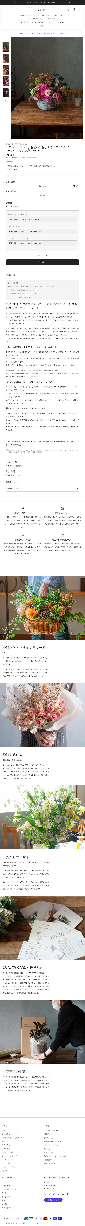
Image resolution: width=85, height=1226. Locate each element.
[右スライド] (5, 100)
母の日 (4, 1182)
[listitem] (42, 2)
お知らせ (61, 22)
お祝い (8, 450)
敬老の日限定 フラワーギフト (29, 15)
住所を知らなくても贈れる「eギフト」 (33, 22)
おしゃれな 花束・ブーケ (36, 19)
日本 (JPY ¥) (6, 1219)
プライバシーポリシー (52, 1145)
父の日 (4, 1193)
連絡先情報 (48, 1160)
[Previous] (15, 2)
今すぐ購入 (42, 262)
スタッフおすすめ (29, 450)
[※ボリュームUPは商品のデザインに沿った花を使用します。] (26, 214)
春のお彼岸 (6, 1197)
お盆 (3, 1200)
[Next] (69, 2)
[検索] (69, 10)
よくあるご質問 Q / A (51, 1130)
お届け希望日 (10, 182)
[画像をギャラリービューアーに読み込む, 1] (6, 47)
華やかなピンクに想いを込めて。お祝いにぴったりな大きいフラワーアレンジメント (31, 286)
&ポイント (43, 26)
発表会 (11, 452)
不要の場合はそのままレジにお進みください (25, 243)
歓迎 (71, 450)
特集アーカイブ (49, 1163)
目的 (49, 15)
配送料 (14, 157)
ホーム (21, 33)
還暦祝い (40, 452)
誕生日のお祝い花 (8, 1152)
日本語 (17, 1219)
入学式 (47, 450)
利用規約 (47, 1134)
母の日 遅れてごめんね (10, 1189)
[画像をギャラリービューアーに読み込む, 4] (6, 81)
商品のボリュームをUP (35, 214)
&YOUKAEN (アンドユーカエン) (17, 144)
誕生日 (63, 15)
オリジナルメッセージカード (18, 238)
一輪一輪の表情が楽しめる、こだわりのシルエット (24, 290)
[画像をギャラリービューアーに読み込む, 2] (6, 58)
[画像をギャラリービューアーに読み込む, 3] (6, 70)
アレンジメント (52, 19)
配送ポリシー (48, 1152)
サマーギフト (6, 1208)
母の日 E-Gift (7, 1186)
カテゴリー (51, 22)
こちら (14, 169)
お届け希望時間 (11, 191)
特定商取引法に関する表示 (53, 1141)
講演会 (23, 452)
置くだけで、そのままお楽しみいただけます (23, 297)
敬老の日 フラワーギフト (11, 1134)
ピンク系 (39, 450)
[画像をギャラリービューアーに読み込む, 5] (6, 93)
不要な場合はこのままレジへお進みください (25, 220)
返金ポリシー (48, 1149)
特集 (43, 15)
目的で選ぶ (6, 1145)
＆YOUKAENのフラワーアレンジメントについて (23, 294)
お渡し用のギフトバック (16, 226)
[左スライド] (5, 39)
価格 (56, 15)
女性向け (60, 450)
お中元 (4, 1204)
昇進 (66, 450)
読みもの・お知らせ (9, 1167)
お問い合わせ (48, 1138)
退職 (29, 452)
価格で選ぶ (6, 1149)
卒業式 (53, 450)
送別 (34, 452)
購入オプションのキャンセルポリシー (57, 1156)
